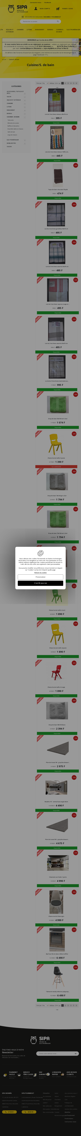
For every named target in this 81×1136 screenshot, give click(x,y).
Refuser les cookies (40, 572)
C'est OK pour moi (40, 583)
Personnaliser (40, 577)
